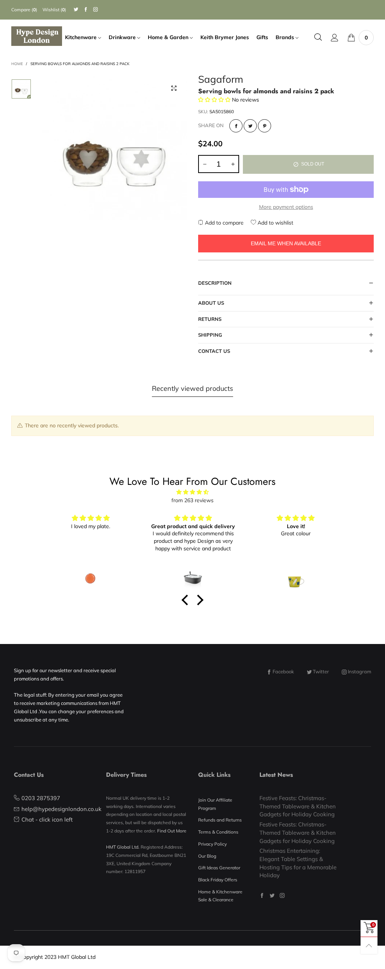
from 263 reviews (192, 500)
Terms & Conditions (218, 832)
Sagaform (220, 80)
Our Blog (207, 856)
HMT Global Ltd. (122, 847)
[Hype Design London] (36, 36)
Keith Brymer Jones (224, 37)
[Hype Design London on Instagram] (282, 895)
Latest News (276, 774)
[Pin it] (264, 125)
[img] (192, 492)
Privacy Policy (212, 844)
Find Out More (171, 831)
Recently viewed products (192, 388)
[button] (204, 164)
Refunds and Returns (220, 820)
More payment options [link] (286, 207)
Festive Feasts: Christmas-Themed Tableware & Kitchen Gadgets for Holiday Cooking (297, 806)
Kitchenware (81, 37)
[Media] (173, 88)
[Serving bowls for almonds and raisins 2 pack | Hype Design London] (114, 147)
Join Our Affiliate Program (215, 804)
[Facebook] (86, 9)
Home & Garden (169, 37)
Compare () (24, 9)
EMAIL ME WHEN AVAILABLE (286, 243)
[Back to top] (369, 945)
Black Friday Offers (217, 879)
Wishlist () (54, 9)
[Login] (334, 37)
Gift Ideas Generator (219, 867)
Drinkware (123, 37)
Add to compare (223, 222)
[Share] (236, 125)
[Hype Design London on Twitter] (272, 895)
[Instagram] (95, 9)
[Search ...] (318, 37)
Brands (286, 37)
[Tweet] (250, 125)
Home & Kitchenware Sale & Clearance (220, 896)
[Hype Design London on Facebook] (262, 895)
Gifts (262, 37)
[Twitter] (76, 9)
